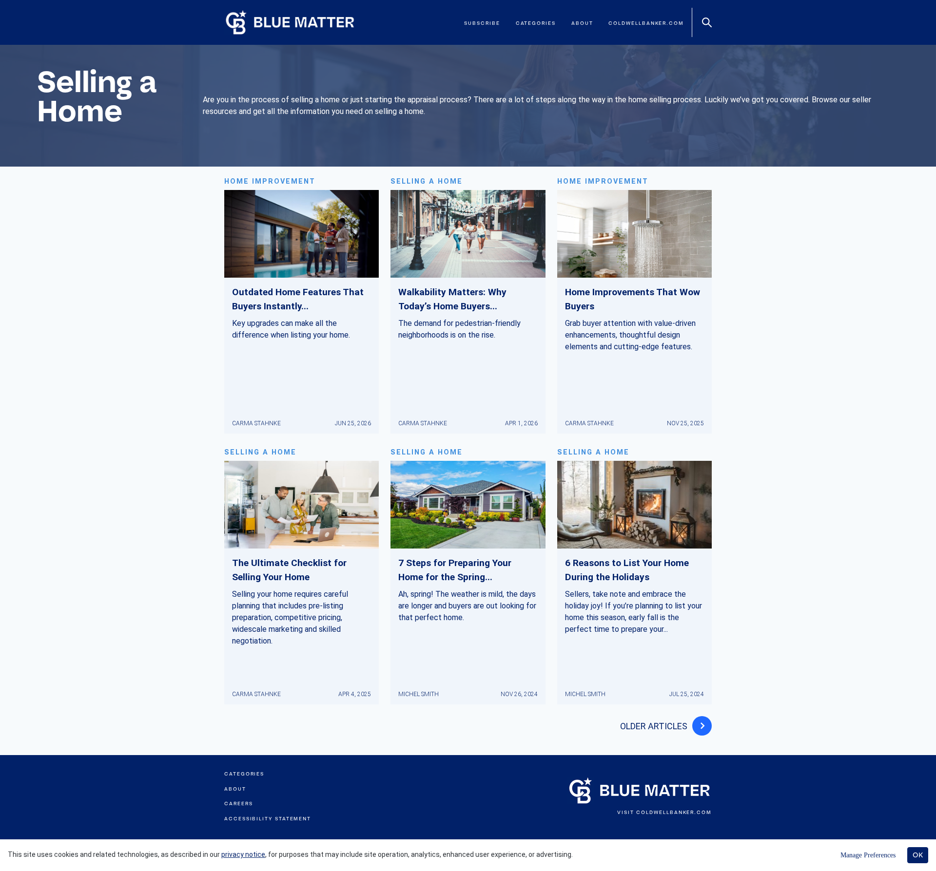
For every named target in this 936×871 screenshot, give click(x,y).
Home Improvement (269, 181)
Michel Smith (418, 694)
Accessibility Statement (267, 818)
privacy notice (243, 854)
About (582, 23)
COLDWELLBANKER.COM (674, 812)
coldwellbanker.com (646, 23)
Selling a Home (426, 181)
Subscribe (482, 23)
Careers (238, 803)
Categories (536, 23)
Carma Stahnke (256, 423)
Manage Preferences (868, 855)
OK (918, 855)
